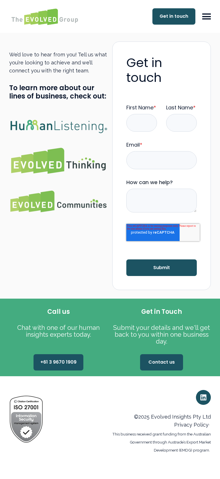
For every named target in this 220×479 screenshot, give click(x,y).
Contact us (161, 362)
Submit (161, 267)
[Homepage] (49, 16)
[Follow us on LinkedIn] (203, 397)
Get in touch (174, 16)
